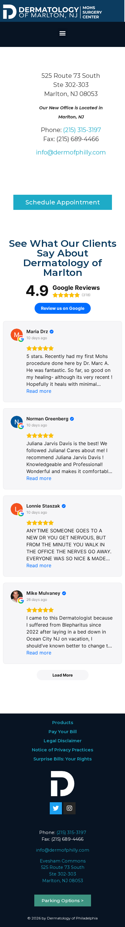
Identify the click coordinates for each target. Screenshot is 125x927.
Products (62, 722)
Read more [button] (38, 391)
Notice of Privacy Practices (62, 750)
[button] (63, 33)
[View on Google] (17, 335)
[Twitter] (56, 808)
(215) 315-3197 (82, 130)
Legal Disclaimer (63, 740)
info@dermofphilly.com (71, 152)
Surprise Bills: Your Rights (62, 759)
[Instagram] (69, 808)
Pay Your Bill (63, 731)
